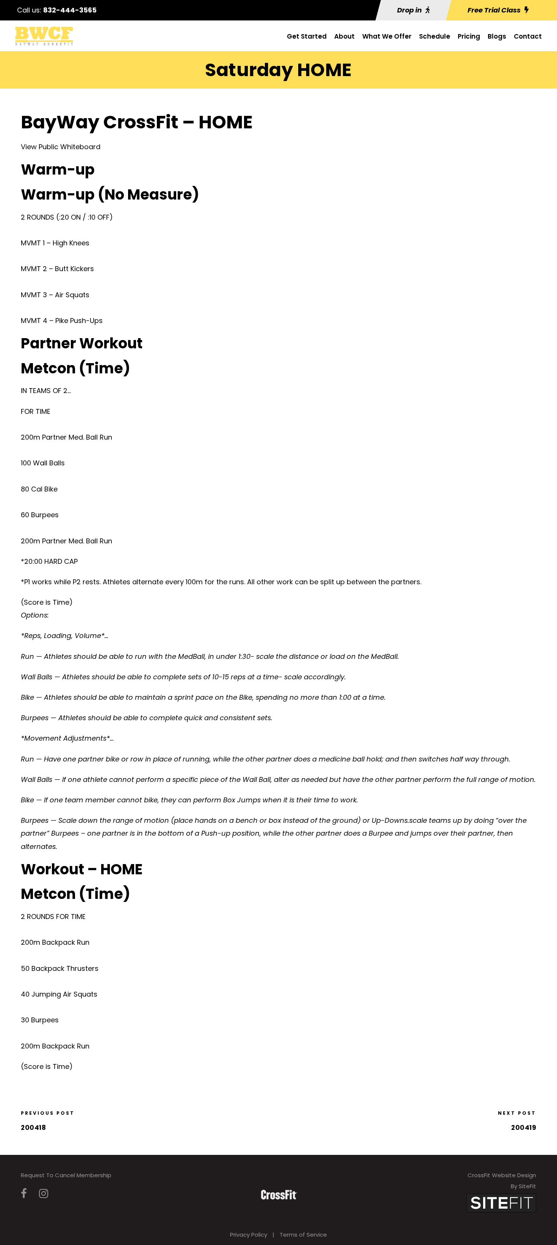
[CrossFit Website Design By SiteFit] (501, 1202)
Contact (528, 36)
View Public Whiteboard (60, 146)
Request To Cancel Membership (66, 1175)
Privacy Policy (248, 1235)
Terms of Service (303, 1235)
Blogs (497, 36)
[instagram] (43, 1194)
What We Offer (386, 36)
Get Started (307, 36)
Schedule (434, 36)
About (344, 36)
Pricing (469, 36)
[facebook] (24, 1194)
